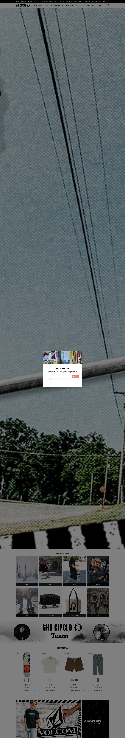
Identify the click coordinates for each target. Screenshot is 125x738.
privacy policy (72, 379)
